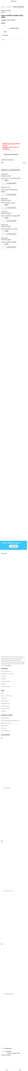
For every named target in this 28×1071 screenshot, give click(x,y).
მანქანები (3, 678)
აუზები (2, 693)
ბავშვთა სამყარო (5, 706)
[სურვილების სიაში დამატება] (24, 175)
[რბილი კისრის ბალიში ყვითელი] (13, 187)
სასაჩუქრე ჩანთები (6, 681)
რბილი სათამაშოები (18, 6)
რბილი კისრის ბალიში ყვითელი (9, 189)
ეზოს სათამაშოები (5, 671)
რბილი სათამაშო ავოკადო (8, 202)
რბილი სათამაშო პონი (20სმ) (8, 242)
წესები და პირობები (6, 723)
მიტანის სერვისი (5, 718)
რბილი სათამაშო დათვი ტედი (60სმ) (10, 215)
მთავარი (3, 6)
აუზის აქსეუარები (5, 703)
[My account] (25, 4)
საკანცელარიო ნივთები (7, 673)
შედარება (3, 728)
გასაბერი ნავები (5, 708)
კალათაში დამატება (14, 28)
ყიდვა (5, 31)
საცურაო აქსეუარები (6, 695)
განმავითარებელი (6, 686)
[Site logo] (13, 1)
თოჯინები (3, 676)
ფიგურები (9, 6)
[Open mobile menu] (1, 4)
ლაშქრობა (4, 698)
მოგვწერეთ (7, 149)
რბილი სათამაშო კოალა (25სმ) (9, 229)
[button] (9, 183)
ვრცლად (9, 665)
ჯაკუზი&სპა (4, 711)
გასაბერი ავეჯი (5, 700)
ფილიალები (14, 546)
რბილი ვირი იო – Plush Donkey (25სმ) (10, 178)
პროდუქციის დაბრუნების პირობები (10, 720)
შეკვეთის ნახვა (5, 725)
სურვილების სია (5, 730)
